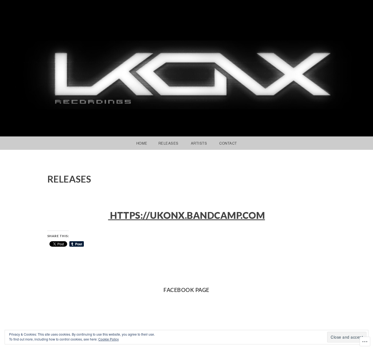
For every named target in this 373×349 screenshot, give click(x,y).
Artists (199, 143)
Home (141, 143)
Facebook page (186, 290)
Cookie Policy (108, 339)
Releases (168, 143)
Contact (228, 143)
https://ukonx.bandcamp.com (186, 215)
